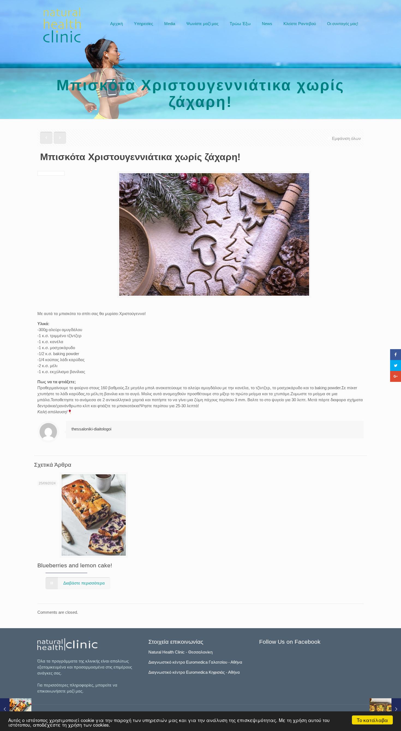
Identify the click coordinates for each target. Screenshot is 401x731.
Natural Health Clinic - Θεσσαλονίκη (180, 652)
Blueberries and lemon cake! (74, 565)
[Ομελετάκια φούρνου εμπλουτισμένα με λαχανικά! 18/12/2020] (385, 709)
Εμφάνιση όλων (346, 138)
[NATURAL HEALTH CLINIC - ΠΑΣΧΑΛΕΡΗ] (62, 25)
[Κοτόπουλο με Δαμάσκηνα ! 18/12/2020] (15, 709)
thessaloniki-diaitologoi (91, 429)
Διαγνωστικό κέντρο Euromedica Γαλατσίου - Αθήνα (195, 662)
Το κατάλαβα (372, 720)
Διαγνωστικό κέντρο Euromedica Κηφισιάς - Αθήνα (194, 672)
